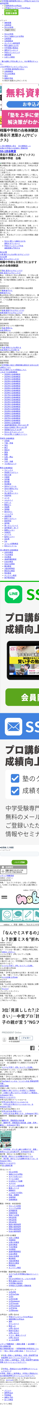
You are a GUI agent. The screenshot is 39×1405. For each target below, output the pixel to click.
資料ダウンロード (11, 50)
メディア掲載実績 (7, 1344)
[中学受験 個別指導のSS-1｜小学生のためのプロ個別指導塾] (19, 3)
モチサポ (12, 1183)
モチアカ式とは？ (16, 1176)
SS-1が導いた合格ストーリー (15, 434)
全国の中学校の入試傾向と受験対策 (14, 148)
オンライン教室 (10, 575)
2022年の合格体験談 (12, 383)
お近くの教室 (9, 57)
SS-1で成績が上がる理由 (14, 36)
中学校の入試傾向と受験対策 (20, 1286)
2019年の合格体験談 (12, 390)
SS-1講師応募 (5, 1346)
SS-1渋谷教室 (9, 74)
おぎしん (7, 502)
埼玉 (6, 445)
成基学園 (7, 516)
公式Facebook (14, 1306)
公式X (11, 1297)
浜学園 (7, 479)
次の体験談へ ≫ (24, 146)
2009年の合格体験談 (12, 413)
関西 (6, 454)
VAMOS (7, 532)
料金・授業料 (14, 1195)
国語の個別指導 (15, 1224)
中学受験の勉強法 (11, 48)
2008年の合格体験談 (12, 416)
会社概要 (31, 1344)
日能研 (7, 477)
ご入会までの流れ (16, 1193)
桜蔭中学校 (8, 78)
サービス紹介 (14, 1179)
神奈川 (7, 450)
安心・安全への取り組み (13, 1351)
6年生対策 (13, 1217)
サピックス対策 (15, 1206)
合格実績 (7, 25)
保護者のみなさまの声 (13, 430)
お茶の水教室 (14, 1242)
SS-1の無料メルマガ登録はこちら (13, 370)
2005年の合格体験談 (12, 423)
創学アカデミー (10, 519)
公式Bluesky (13, 1310)
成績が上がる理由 (16, 1174)
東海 (6, 452)
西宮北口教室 (9, 571)
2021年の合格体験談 (12, 386)
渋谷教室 (7, 557)
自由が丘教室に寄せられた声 (15, 427)
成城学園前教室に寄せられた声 (16, 425)
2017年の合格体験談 (12, 395)
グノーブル (8, 491)
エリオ (7, 498)
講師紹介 (12, 1190)
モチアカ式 (9, 1380)
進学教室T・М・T (11, 528)
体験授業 (7, 23)
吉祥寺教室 (8, 552)
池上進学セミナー (11, 493)
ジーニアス (8, 514)
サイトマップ (31, 1351)
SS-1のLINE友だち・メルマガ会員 (22, 1279)
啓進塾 (7, 507)
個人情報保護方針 (7, 1349)
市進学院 (7, 495)
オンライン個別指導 (12, 43)
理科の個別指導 (15, 1229)
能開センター (9, 530)
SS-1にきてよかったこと (14, 432)
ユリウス (7, 534)
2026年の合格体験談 (12, 374)
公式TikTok (13, 1308)
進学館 (7, 523)
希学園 (7, 482)
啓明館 (7, 509)
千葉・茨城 (8, 443)
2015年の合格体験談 (12, 400)
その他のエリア (10, 464)
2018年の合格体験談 (12, 393)
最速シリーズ (14, 1188)
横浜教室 (7, 566)
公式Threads (14, 1303)
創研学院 (7, 521)
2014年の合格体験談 (12, 402)
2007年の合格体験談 (12, 418)
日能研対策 (13, 1213)
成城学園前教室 (10, 559)
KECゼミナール (10, 546)
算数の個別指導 (15, 1227)
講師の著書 (20, 1344)
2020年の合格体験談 (12, 388)
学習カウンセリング (12, 52)
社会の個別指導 (15, 1231)
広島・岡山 (8, 457)
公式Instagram (14, 1301)
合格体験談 (8, 41)
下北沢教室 (8, 555)
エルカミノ (8, 500)
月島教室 (12, 1240)
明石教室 (7, 573)
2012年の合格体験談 (12, 407)
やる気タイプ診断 (16, 1181)
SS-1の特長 (8, 27)
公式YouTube (14, 1294)
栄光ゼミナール (10, 486)
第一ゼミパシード (11, 525)
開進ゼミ (7, 505)
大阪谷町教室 (9, 568)
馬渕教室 (7, 484)
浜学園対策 (13, 1210)
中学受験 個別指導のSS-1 (14, 69)
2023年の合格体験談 (12, 381)
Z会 (5, 541)
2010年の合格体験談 (12, 411)
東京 (6, 76)
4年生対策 (13, 1222)
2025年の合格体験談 (12, 377)
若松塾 (7, 539)
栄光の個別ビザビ (11, 489)
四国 (6, 459)
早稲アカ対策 (14, 1215)
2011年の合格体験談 (12, 409)
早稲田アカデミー (11, 472)
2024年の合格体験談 (12, 379)
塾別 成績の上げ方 (11, 45)
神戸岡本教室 (9, 578)
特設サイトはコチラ (8, 1097)
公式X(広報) (13, 1299)
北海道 (7, 441)
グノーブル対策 (15, 1208)
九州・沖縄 (8, 461)
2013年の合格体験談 (12, 404)
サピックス (8, 470)
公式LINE (12, 1292)
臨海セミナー (9, 537)
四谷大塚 (7, 475)
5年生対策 (13, 1220)
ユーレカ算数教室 (11, 544)
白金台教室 (8, 562)
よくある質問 (14, 1340)
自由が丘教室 (9, 564)
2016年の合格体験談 (12, 397)
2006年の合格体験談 (12, 420)
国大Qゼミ (8, 512)
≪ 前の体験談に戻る (8, 146)
